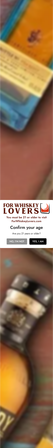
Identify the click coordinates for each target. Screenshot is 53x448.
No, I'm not (16, 241)
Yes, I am (38, 241)
